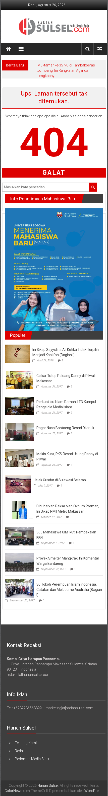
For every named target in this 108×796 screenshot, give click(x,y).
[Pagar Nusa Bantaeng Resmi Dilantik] (19, 432)
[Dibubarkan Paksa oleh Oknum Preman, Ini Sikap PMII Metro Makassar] (19, 510)
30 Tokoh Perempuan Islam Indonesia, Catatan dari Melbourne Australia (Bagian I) (69, 589)
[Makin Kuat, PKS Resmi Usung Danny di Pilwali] (19, 458)
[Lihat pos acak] (99, 48)
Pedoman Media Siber (32, 759)
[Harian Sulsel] (8, 49)
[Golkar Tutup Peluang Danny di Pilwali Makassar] (19, 379)
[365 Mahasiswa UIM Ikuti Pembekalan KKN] (19, 536)
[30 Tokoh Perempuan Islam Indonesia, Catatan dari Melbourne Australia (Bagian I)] (19, 588)
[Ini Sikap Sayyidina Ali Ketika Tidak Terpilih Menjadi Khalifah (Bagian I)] (17, 353)
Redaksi (21, 751)
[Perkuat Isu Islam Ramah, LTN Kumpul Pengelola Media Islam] (19, 406)
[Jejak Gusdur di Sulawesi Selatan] (18, 484)
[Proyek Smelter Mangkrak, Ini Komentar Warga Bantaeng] (19, 562)
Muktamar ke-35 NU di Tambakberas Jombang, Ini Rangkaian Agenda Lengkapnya (66, 70)
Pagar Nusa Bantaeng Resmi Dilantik (65, 428)
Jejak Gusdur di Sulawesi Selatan (60, 480)
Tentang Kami (26, 743)
